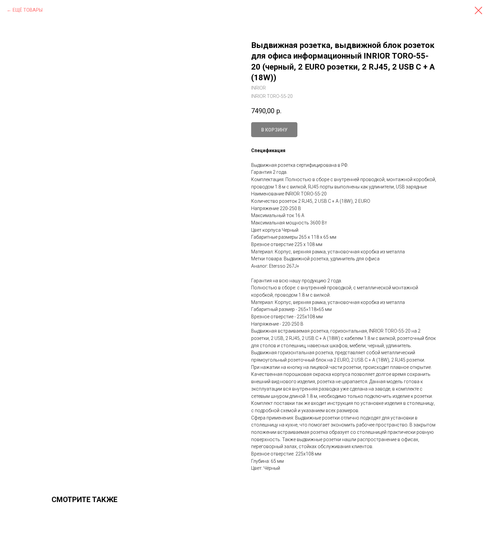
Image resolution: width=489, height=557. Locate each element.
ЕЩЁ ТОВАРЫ (28, 10)
